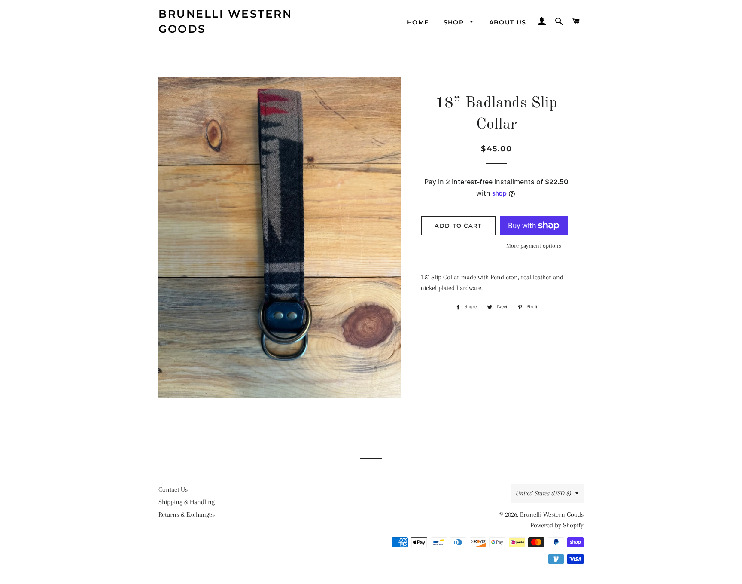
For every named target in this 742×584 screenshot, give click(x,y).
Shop (455, 22)
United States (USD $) (543, 493)
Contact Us (173, 489)
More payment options (533, 245)
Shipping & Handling (186, 502)
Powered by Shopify (557, 525)
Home (418, 22)
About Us (507, 22)
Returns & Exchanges (186, 514)
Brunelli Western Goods (225, 21)
